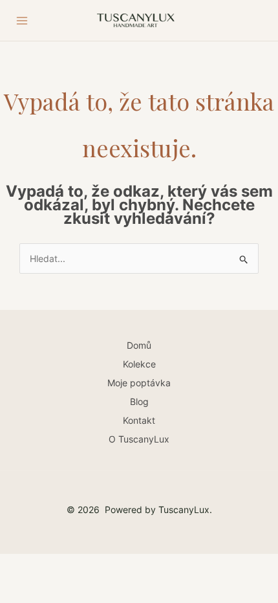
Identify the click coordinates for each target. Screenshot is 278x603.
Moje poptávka (139, 382)
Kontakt (139, 420)
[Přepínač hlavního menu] (22, 21)
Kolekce (139, 363)
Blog (139, 401)
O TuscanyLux (139, 438)
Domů (139, 345)
